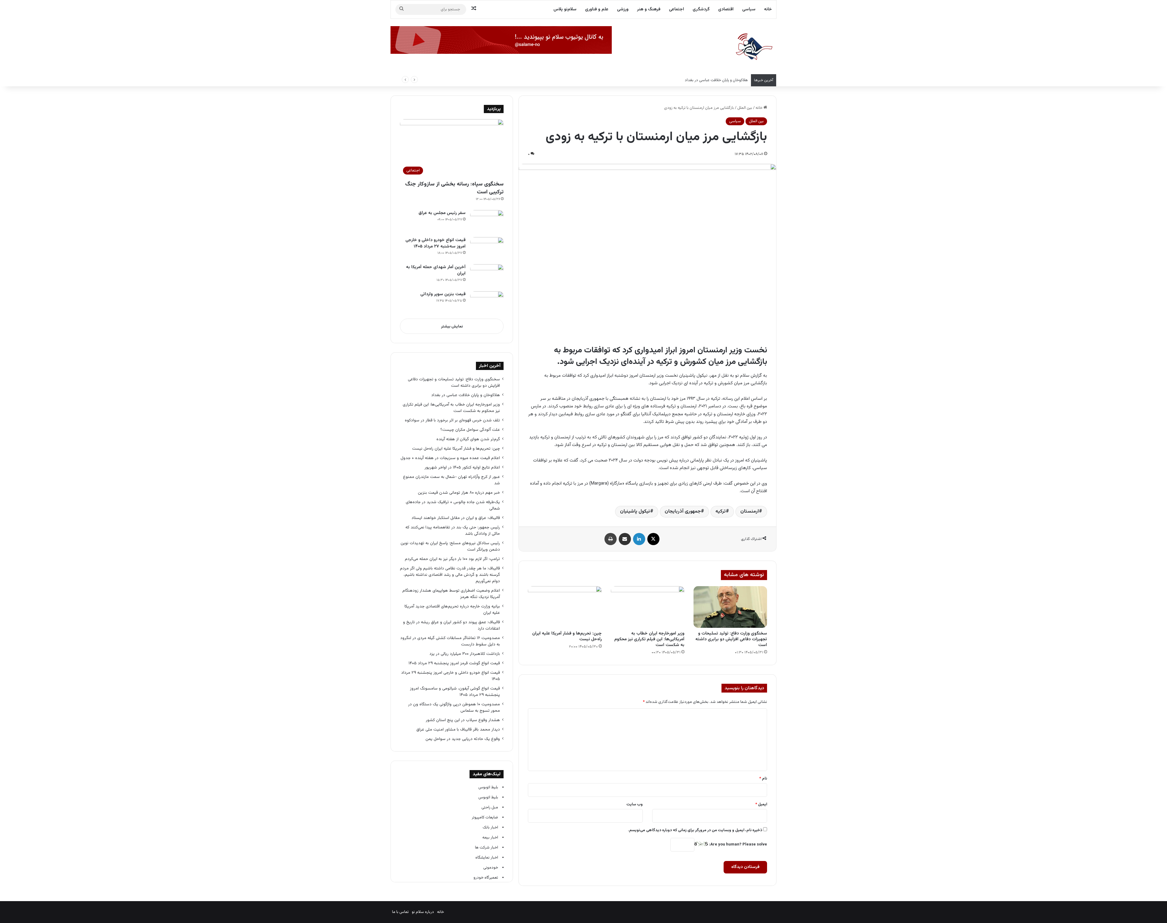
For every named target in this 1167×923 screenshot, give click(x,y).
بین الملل (744, 108)
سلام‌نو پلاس (565, 9)
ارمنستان (749, 511)
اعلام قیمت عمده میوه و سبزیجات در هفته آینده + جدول (450, 458)
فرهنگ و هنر (648, 9)
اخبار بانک (490, 827)
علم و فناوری (596, 9)
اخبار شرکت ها (486, 848)
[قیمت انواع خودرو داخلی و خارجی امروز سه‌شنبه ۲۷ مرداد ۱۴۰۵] (487, 248)
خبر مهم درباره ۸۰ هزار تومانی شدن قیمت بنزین (459, 492)
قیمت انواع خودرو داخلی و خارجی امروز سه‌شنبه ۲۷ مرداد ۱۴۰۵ (435, 243)
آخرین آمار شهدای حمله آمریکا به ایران (436, 270)
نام (763, 779)
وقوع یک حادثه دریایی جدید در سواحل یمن (462, 739)
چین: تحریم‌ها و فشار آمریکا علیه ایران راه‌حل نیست (567, 636)
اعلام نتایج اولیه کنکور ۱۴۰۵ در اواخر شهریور (462, 467)
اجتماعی (676, 9)
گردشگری (701, 9)
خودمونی (490, 868)
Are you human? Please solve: (737, 845)
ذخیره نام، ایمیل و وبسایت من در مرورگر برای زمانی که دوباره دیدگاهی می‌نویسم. (695, 830)
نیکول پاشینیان (635, 511)
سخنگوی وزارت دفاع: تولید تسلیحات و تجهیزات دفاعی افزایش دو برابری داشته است (731, 639)
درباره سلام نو (423, 912)
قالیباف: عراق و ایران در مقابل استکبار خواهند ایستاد (455, 518)
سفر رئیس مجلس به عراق (441, 213)
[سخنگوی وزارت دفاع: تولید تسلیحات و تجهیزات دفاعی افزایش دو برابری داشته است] (730, 607)
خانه (768, 9)
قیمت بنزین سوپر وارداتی (443, 294)
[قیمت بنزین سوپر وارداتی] (487, 302)
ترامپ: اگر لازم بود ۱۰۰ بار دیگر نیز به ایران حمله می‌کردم (452, 559)
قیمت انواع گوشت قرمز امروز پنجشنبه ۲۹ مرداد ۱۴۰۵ (454, 663)
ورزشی (622, 9)
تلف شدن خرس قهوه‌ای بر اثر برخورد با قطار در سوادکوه (452, 420)
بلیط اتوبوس (488, 787)
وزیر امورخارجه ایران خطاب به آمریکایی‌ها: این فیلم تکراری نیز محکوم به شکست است (680, 80)
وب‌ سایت (634, 804)
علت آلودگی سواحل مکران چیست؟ (470, 430)
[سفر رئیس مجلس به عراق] (487, 221)
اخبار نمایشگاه (486, 858)
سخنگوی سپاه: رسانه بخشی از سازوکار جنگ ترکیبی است (454, 188)
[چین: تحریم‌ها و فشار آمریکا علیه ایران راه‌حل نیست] (564, 607)
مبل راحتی (489, 807)
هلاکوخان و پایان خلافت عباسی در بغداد (465, 395)
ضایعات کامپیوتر (485, 817)
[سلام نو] (753, 47)
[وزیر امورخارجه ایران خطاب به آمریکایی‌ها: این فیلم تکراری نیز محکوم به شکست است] (647, 607)
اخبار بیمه (490, 838)
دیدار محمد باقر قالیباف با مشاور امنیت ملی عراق (458, 729)
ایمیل (761, 804)
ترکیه (720, 511)
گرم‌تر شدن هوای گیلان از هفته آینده (468, 439)
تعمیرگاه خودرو (485, 878)
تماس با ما (400, 912)
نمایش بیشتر (452, 326)
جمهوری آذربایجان (683, 511)
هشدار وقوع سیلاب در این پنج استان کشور (463, 720)
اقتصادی (726, 9)
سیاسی (749, 9)
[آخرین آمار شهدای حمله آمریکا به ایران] (487, 275)
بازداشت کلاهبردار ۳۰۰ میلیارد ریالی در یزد (464, 654)
